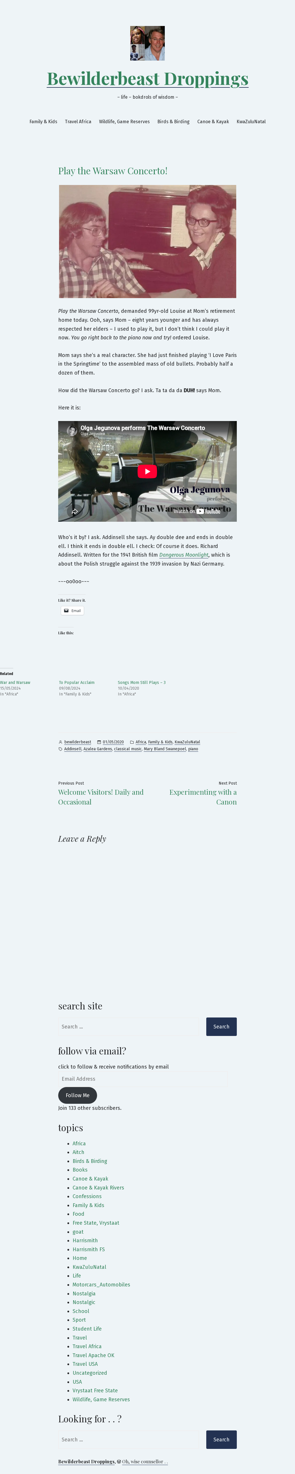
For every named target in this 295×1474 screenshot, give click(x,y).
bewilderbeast (77, 742)
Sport (79, 1320)
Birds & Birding (173, 121)
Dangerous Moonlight (183, 555)
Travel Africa (78, 121)
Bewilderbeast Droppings (148, 77)
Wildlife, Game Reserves (124, 121)
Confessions (87, 1196)
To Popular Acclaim (76, 682)
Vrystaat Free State (95, 1390)
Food (78, 1214)
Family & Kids (43, 121)
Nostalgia (84, 1293)
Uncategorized (90, 1373)
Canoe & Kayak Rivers (98, 1188)
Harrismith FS (89, 1249)
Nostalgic (84, 1302)
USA (77, 1382)
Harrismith (85, 1240)
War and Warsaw (15, 682)
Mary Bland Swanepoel (165, 749)
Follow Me (78, 1095)
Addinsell (73, 749)
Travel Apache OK (93, 1355)
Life (77, 1276)
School (81, 1311)
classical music (128, 749)
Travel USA (85, 1364)
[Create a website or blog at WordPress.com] (119, 1461)
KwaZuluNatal (251, 121)
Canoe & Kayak (213, 121)
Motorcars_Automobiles (101, 1285)
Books (80, 1170)
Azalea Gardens (98, 749)
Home (80, 1258)
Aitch (78, 1152)
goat (78, 1232)
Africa (141, 742)
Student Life (87, 1329)
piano (193, 749)
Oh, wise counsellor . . (145, 1461)
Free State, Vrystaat (96, 1223)
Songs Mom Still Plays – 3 (142, 682)
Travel (80, 1338)
